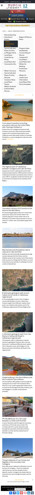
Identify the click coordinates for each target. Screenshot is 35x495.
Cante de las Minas (8, 58)
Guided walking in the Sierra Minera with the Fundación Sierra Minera (17, 378)
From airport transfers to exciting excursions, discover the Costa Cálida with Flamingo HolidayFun (16, 125)
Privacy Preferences (20, 489)
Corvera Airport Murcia (24, 54)
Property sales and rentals (24, 49)
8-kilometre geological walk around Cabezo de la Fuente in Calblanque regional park (15, 295)
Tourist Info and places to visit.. (10, 49)
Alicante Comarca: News (9, 79)
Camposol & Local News (23, 58)
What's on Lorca (10, 71)
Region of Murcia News (25, 38)
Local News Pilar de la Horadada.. (25, 83)
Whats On (22, 75)
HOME (4, 31)
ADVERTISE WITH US (15, 2)
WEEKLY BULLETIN (26, 2)
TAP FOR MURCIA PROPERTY (17, 25)
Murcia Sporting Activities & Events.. (10, 37)
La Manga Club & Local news (10, 54)
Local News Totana (8, 83)
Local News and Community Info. (10, 63)
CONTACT (6, 2)
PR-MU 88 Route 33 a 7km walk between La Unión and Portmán (14, 420)
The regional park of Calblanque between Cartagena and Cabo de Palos (16, 168)
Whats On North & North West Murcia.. (10, 88)
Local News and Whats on (24, 63)
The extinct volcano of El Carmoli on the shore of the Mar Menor (17, 209)
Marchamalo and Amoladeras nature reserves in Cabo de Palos (16, 251)
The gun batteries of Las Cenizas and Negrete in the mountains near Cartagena (16, 462)
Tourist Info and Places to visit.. (10, 74)
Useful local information (23, 79)
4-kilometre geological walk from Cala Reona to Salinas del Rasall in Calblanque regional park (16, 336)
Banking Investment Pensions (23, 68)
